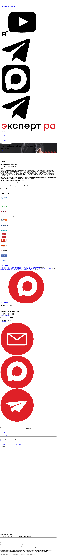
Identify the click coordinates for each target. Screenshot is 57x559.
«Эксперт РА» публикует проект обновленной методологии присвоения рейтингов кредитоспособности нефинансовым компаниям (25, 268)
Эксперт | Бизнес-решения (11, 6)
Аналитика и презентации (8, 155)
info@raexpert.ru (18, 444)
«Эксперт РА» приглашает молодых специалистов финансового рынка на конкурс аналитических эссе (20, 267)
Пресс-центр (4, 265)
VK (1, 150)
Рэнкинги (6, 136)
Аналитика (6, 134)
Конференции (6, 137)
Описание (5, 154)
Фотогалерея (5, 158)
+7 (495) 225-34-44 (3, 444)
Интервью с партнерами (7, 156)
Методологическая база (7, 431)
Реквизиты (5, 433)
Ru (4, 131)
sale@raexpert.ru (3, 308)
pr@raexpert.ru (3, 321)
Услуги (5, 139)
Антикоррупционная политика (8, 435)
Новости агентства (4, 302)
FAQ (5, 140)
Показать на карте (3, 440)
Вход (3, 7)
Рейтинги (5, 133)
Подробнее (2, 4)
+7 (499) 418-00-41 (11, 444)
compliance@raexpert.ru (4, 315)
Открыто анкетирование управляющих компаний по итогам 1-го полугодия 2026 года (16, 269)
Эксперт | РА (4, 6)
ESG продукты (6, 135)
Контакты (4, 157)
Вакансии (4, 434)
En (2, 131)
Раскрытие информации (7, 432)
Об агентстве (5, 430)
